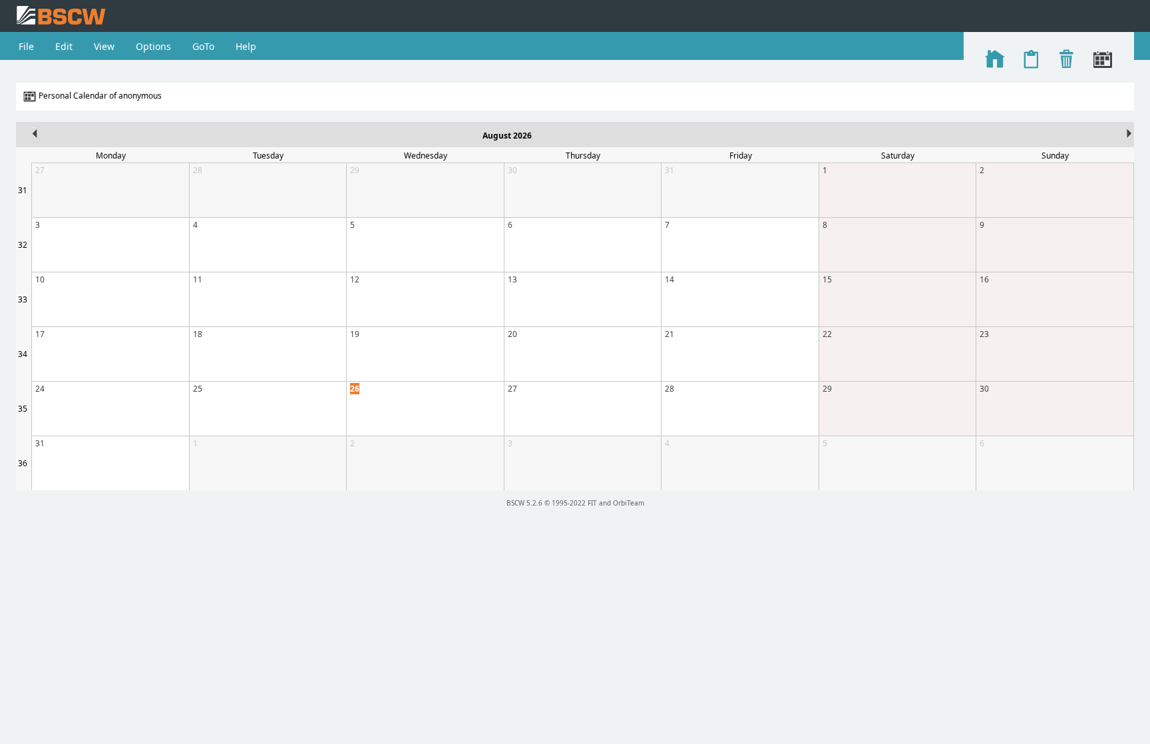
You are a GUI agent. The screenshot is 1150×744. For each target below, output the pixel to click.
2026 (522, 135)
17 (40, 334)
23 (984, 334)
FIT (592, 503)
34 (22, 354)
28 (197, 170)
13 (512, 279)
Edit (64, 46)
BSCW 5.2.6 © (528, 503)
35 (22, 408)
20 (512, 334)
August (496, 135)
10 (40, 279)
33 (22, 299)
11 (197, 279)
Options (153, 46)
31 (22, 190)
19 (354, 334)
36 (22, 463)
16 (984, 279)
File (26, 46)
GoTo (203, 46)
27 (40, 170)
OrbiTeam (628, 503)
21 (669, 334)
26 (354, 388)
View (104, 46)
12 (354, 279)
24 (40, 388)
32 (22, 244)
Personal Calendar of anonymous (100, 95)
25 (197, 388)
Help (246, 46)
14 (669, 279)
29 (354, 170)
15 (827, 279)
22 (827, 334)
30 (512, 170)
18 (197, 334)
